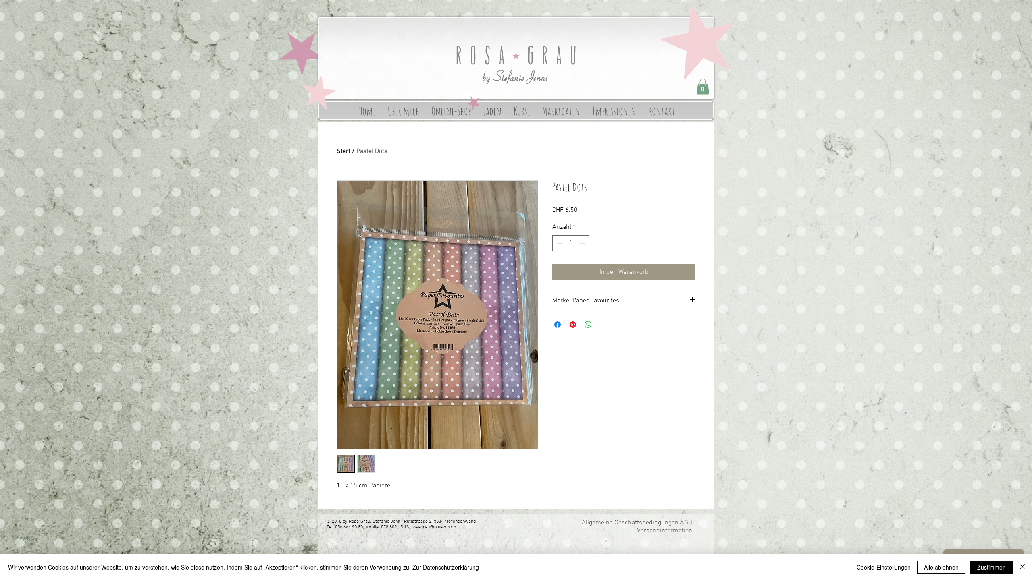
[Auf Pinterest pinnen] (573, 324)
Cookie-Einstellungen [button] (884, 567)
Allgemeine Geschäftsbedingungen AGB (637, 523)
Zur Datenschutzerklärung (445, 567)
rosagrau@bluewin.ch (433, 527)
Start (343, 151)
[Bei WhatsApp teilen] (588, 324)
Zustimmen (991, 567)
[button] (703, 86)
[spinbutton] (571, 243)
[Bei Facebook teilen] (557, 324)
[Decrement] (559, 243)
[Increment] (582, 243)
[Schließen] (1022, 567)
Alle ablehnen (941, 567)
